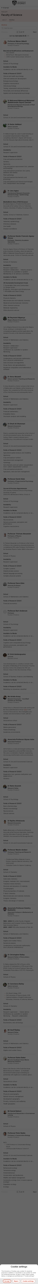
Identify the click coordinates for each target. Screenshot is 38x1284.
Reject (16, 1281)
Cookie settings (28, 1281)
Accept (7, 1281)
